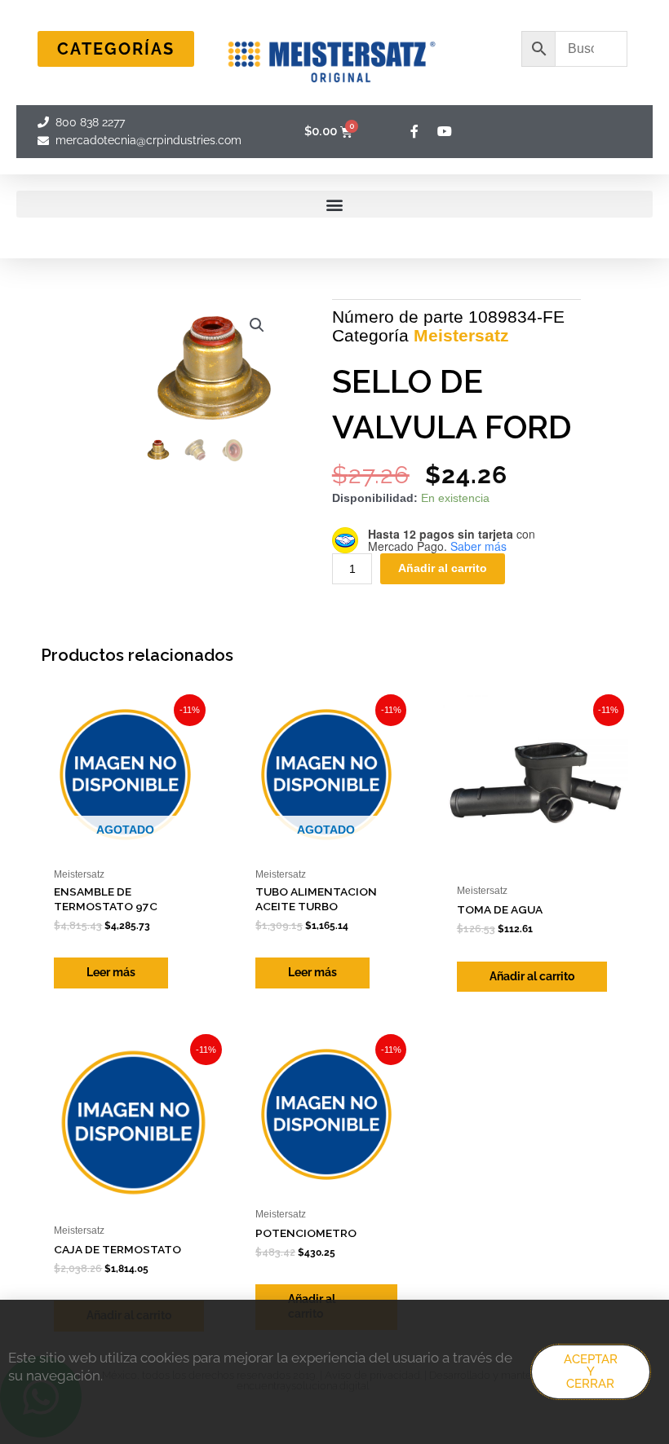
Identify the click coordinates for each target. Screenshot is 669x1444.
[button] (334, 204)
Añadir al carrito (442, 568)
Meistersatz (461, 335)
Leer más (110, 972)
